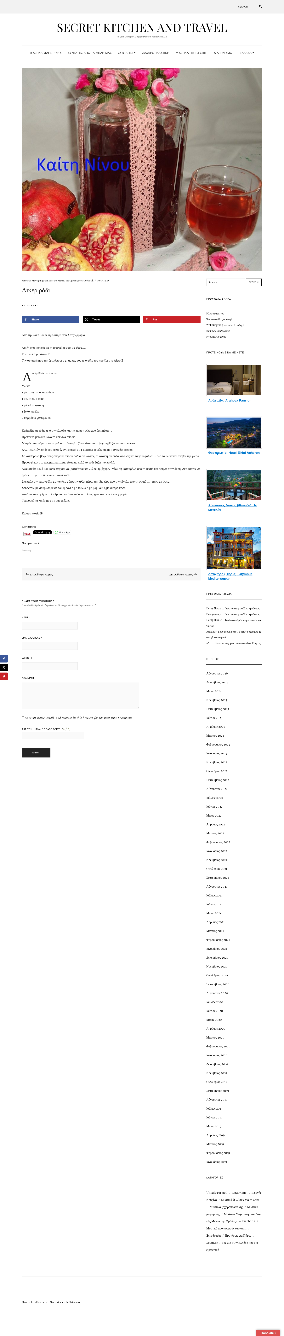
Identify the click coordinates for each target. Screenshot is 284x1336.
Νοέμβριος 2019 (216, 1073)
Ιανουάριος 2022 (216, 851)
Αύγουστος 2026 (217, 673)
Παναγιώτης (212, 614)
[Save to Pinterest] (4, 676)
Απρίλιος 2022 (215, 824)
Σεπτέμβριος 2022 (217, 780)
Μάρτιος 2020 (215, 1037)
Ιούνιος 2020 (214, 1011)
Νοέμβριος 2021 (216, 860)
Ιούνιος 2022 (214, 806)
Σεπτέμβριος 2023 (217, 709)
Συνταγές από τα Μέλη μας (90, 53)
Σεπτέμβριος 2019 (217, 1091)
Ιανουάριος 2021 (216, 948)
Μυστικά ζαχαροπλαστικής (226, 1207)
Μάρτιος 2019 (215, 1144)
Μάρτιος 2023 (215, 735)
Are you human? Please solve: (41, 729)
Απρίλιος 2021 (215, 922)
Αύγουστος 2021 (216, 886)
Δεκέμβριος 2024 (217, 682)
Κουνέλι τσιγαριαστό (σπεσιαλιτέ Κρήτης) (238, 643)
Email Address (32, 637)
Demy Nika (32, 305)
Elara (24, 1302)
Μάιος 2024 (214, 691)
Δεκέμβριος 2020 (217, 957)
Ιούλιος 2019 (214, 1108)
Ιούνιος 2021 (214, 904)
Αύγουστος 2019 (216, 1099)
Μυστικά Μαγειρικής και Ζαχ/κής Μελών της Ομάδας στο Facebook (58, 280)
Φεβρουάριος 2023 (218, 744)
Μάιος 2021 (213, 913)
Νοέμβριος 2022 (216, 762)
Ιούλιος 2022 (214, 798)
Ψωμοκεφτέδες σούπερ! (219, 319)
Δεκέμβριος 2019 (217, 1064)
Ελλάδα (246, 53)
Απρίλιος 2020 (215, 1028)
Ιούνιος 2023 (214, 718)
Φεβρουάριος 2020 (218, 1046)
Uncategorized (216, 1192)
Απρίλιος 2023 (215, 726)
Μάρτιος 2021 (215, 931)
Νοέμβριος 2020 (217, 966)
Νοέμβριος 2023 (216, 700)
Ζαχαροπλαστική (155, 53)
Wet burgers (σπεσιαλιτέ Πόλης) (225, 325)
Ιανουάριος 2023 (216, 753)
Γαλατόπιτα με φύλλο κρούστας (242, 608)
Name (26, 617)
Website (27, 658)
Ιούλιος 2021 (214, 895)
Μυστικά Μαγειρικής (45, 53)
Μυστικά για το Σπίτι (192, 53)
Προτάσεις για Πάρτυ (238, 1235)
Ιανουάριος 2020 (217, 1055)
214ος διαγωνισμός (181, 574)
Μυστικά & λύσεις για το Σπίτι (240, 1200)
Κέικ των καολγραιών (218, 331)
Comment (28, 678)
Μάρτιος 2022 (215, 833)
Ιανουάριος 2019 (216, 1162)
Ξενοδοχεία (213, 1235)
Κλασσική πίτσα (215, 313)
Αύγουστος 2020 (217, 993)
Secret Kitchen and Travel (142, 27)
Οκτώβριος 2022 (216, 771)
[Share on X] (4, 667)
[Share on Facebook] (4, 658)
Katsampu (75, 1302)
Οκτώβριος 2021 (216, 869)
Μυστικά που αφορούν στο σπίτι (226, 1228)
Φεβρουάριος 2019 (218, 1153)
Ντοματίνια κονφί (216, 336)
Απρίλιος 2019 (215, 1135)
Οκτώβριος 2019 (216, 1082)
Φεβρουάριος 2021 (218, 940)
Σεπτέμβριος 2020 (218, 984)
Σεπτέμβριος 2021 (217, 877)
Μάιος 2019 (213, 1126)
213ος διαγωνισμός (41, 574)
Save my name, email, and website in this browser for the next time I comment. (79, 718)
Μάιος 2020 (214, 1019)
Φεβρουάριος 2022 (218, 842)
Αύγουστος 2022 (217, 789)
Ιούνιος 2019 (214, 1117)
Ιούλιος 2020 (214, 1002)
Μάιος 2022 (213, 815)
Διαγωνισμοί (223, 53)
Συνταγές (126, 53)
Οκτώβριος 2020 (217, 975)
